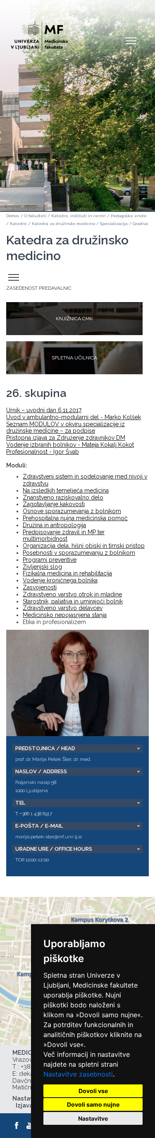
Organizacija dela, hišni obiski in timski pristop (84, 545)
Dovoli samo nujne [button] (93, 1104)
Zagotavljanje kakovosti (54, 504)
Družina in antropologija (54, 525)
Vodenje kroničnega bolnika (60, 580)
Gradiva (140, 223)
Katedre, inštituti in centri (78, 216)
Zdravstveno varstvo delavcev (63, 608)
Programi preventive (49, 559)
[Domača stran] (39, 33)
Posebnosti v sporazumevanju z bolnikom (79, 552)
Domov (12, 216)
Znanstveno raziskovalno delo (63, 497)
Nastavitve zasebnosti (78, 1074)
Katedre (18, 223)
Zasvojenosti (40, 587)
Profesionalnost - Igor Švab (42, 451)
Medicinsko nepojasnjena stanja (65, 615)
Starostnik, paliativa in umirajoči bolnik (73, 601)
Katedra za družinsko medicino (63, 223)
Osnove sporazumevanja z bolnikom (72, 511)
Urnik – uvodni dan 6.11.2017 (43, 410)
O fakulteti (35, 216)
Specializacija (114, 223)
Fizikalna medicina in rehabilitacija (67, 573)
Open (131, 40)
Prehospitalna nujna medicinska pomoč (75, 518)
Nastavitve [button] (93, 1118)
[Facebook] (16, 1126)
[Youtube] (30, 1126)
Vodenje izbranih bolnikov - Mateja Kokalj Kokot (70, 444)
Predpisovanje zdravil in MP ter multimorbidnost (64, 535)
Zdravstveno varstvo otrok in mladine (72, 594)
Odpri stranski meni (15, 277)
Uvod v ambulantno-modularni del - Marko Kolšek (73, 417)
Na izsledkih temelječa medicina (66, 490)
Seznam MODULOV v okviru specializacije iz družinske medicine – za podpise (65, 427)
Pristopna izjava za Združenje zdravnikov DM (65, 437)
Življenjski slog (42, 566)
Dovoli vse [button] (93, 1090)
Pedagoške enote (129, 216)
